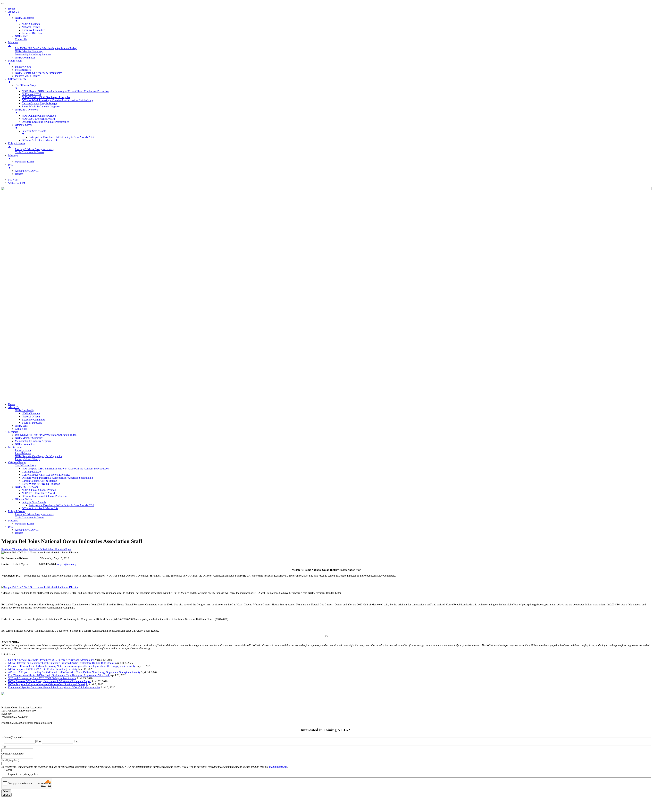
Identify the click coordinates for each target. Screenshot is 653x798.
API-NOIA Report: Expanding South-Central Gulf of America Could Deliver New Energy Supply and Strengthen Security (74, 672)
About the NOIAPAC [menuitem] (27, 170)
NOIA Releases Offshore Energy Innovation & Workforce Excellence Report (49, 681)
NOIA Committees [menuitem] (25, 57)
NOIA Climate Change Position (39, 489)
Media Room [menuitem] (15, 62)
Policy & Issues (16, 511)
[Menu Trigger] (2, 3)
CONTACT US (17, 182)
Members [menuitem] (13, 44)
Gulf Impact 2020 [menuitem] (31, 94)
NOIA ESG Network (26, 486)
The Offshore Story (25, 465)
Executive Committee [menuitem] (33, 30)
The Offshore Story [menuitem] (25, 87)
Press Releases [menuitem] (23, 69)
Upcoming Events (24, 523)
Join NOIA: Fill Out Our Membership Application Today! (46, 434)
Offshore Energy (17, 462)
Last (76, 741)
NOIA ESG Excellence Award (38, 493)
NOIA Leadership (24, 410)
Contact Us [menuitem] (21, 39)
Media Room (15, 447)
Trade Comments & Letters (29, 517)
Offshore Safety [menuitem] (23, 126)
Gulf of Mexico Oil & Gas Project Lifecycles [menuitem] (46, 97)
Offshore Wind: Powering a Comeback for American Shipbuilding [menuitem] (57, 100)
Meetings (13, 520)
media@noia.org (278, 766)
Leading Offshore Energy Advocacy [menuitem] (34, 149)
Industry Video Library (27, 459)
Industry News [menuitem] (23, 66)
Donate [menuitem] (19, 173)
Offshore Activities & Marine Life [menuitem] (40, 140)
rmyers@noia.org (66, 564)
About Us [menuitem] (13, 13)
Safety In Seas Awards (34, 502)
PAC (10, 526)
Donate (19, 532)
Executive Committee (33, 419)
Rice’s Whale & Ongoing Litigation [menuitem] (41, 106)
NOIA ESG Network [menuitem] (26, 111)
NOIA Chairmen (31, 413)
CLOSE (6, 795)
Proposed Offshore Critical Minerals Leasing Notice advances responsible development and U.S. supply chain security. (72, 666)
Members (13, 431)
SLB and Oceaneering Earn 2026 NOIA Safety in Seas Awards (42, 678)
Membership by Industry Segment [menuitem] (33, 54)
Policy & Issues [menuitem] (16, 145)
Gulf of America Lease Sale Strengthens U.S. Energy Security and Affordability (51, 659)
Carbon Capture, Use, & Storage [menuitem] (39, 103)
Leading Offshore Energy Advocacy (34, 514)
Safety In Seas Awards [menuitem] (34, 132)
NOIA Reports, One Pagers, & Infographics (38, 456)
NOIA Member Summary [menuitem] (29, 51)
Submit (6, 791)
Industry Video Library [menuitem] (27, 75)
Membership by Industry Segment (33, 441)
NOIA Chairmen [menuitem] (31, 23)
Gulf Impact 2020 (31, 471)
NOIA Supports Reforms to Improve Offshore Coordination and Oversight (48, 684)
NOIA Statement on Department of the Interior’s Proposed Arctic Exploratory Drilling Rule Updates (62, 663)
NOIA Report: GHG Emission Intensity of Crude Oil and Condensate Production (65, 468)
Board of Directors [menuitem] (32, 33)
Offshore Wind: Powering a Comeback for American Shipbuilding (57, 477)
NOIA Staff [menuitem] (21, 36)
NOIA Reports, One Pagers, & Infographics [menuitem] (38, 72)
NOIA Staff (21, 425)
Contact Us (21, 428)
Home (11, 404)
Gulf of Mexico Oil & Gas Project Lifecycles (46, 474)
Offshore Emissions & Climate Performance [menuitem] (45, 121)
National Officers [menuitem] (31, 26)
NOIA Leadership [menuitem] (24, 19)
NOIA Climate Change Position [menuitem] (39, 115)
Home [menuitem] (11, 8)
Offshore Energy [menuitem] (17, 80)
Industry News (23, 450)
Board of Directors (32, 422)
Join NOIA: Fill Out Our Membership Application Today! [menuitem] (46, 48)
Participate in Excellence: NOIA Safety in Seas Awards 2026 (61, 505)
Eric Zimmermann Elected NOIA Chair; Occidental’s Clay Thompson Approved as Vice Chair (59, 675)
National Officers (31, 416)
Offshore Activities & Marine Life (40, 508)
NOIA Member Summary (29, 437)
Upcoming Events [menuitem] (24, 161)
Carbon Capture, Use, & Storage (39, 480)
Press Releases (23, 453)
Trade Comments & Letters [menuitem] (29, 152)
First (38, 741)
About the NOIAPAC (27, 529)
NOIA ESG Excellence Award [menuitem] (38, 118)
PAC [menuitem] (10, 166)
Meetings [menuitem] (13, 157)
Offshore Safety (23, 499)
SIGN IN (13, 179)
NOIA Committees (25, 444)
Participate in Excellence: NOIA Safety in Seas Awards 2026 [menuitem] (61, 137)
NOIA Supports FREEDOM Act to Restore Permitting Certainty (42, 669)
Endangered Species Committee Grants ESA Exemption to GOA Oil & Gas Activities (54, 687)
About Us (13, 407)
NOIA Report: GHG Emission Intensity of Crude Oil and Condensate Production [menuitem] (65, 91)
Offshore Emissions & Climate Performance (45, 496)
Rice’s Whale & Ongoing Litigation (41, 483)
